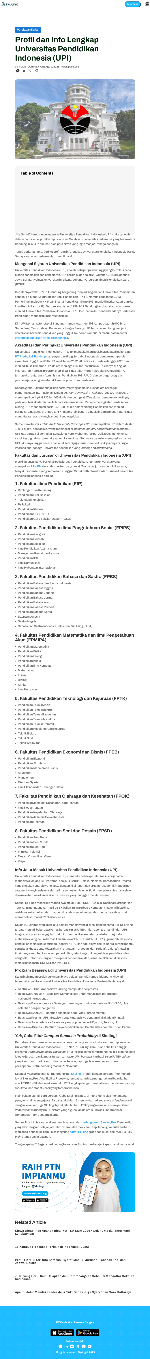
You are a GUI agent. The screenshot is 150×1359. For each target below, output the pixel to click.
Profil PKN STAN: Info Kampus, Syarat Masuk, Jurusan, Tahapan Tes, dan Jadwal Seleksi (70, 1261)
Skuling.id (77, 1073)
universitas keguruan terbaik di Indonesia (41, 337)
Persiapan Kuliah (70, 66)
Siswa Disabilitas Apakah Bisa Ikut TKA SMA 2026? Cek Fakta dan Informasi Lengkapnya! (72, 1232)
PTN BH (36, 466)
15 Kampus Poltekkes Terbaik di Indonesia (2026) (52, 1246)
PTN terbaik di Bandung (30, 356)
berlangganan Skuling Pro (99, 1122)
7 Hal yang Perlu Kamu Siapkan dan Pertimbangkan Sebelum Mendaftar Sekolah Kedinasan (74, 1277)
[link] (18, 70)
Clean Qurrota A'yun (32, 66)
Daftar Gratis (132, 4)
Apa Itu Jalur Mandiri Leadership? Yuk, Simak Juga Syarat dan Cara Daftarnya (73, 1292)
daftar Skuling (79, 1131)
